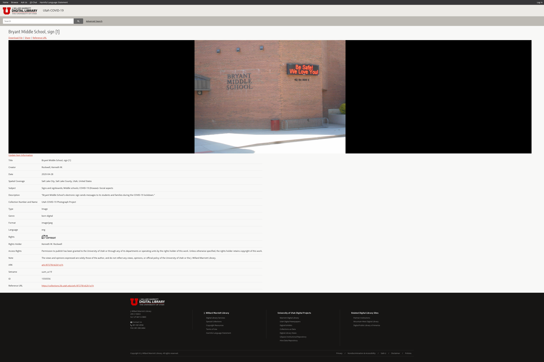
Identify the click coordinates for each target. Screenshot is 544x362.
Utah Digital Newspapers (290, 321)
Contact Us (137, 322)
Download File (15, 37)
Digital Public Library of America (366, 325)
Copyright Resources (215, 325)
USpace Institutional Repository (293, 337)
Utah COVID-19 (53, 10)
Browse (14, 2)
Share (27, 37)
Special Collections (214, 321)
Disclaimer (395, 353)
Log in (540, 2)
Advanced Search (94, 21)
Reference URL (40, 37)
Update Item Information (20, 155)
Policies (408, 353)
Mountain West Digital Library (366, 321)
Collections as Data (288, 329)
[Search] (78, 21)
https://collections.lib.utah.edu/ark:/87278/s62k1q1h (68, 285)
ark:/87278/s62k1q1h (52, 264)
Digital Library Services (215, 318)
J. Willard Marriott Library (140, 311)
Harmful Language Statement (54, 2)
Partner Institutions (361, 318)
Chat (34, 2)
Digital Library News (288, 333)
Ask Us (24, 2)
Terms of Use (211, 329)
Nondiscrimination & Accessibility (362, 353)
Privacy (339, 353)
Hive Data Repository (289, 340)
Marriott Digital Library (289, 318)
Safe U (383, 353)
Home (5, 2)
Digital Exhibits (286, 325)
